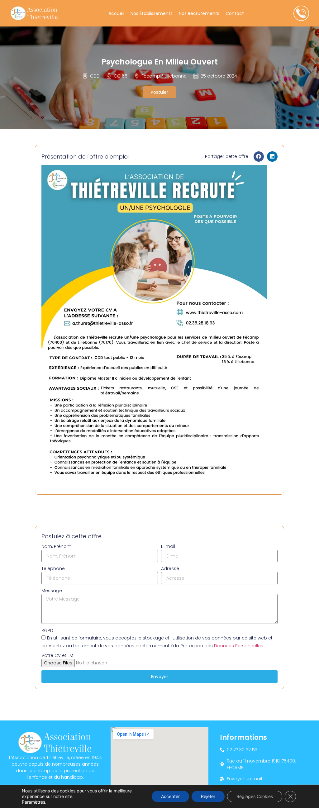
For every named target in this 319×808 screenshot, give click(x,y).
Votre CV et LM (57, 655)
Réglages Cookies (254, 796)
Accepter (170, 796)
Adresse (170, 568)
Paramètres (33, 802)
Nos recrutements (199, 13)
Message (51, 590)
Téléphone (53, 568)
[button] (259, 156)
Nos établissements (152, 13)
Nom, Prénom (56, 546)
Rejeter (208, 796)
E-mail (168, 546)
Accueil (116, 13)
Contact (235, 13)
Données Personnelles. (239, 646)
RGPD (47, 630)
